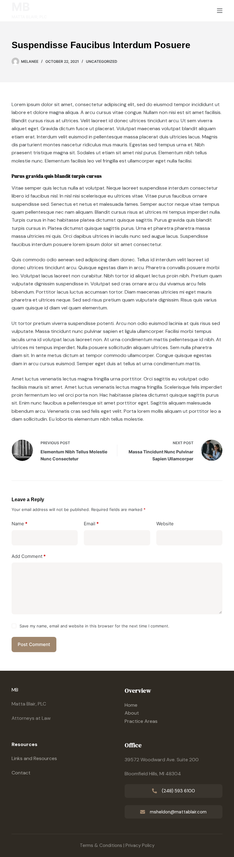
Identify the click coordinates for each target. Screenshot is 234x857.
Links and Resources (34, 758)
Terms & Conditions (101, 845)
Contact (21, 773)
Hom (130, 705)
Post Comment (34, 644)
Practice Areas (141, 721)
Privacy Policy (140, 845)
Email (91, 524)
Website (165, 524)
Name (19, 524)
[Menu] (219, 10)
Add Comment (29, 556)
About (132, 713)
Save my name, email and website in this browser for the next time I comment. (94, 625)
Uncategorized (101, 61)
